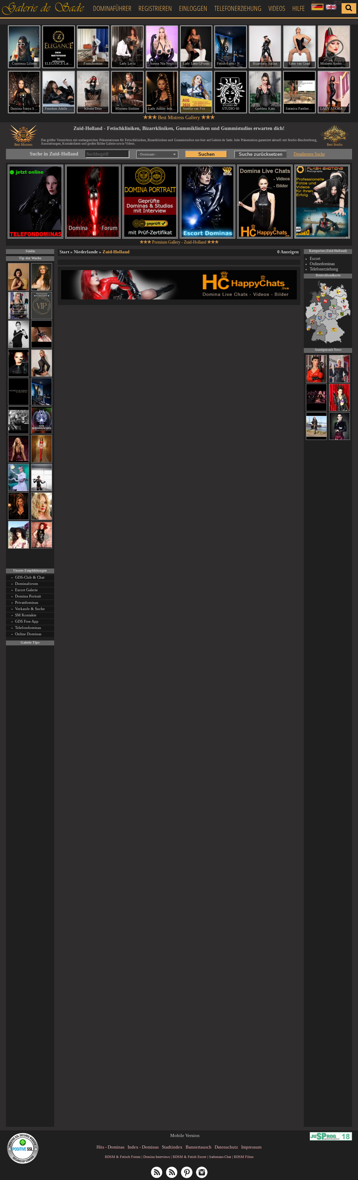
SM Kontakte (25, 615)
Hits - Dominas (110, 1147)
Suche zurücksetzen (260, 154)
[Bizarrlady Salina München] (265, 46)
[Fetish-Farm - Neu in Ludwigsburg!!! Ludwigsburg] (230, 46)
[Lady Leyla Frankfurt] (127, 46)
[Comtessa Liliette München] (24, 46)
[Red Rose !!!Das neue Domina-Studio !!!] (18, 519)
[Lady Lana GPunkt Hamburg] (196, 46)
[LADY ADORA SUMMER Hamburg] (333, 92)
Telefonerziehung (238, 8)
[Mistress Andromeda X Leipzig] (333, 46)
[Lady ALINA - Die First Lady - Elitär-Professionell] (339, 410)
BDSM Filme (243, 1157)
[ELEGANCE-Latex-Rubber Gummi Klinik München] (58, 46)
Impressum (251, 1147)
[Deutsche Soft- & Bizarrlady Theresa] (18, 461)
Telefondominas (28, 627)
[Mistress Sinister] (18, 490)
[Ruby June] (41, 461)
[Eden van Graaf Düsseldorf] (299, 46)
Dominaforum (26, 583)
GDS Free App (26, 621)
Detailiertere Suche (309, 154)
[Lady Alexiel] (18, 347)
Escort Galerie (26, 590)
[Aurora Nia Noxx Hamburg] (161, 46)
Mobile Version (185, 1135)
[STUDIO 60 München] (230, 92)
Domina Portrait (28, 596)
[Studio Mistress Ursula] (41, 519)
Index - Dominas (143, 1147)
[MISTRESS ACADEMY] (18, 404)
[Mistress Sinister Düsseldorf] (127, 92)
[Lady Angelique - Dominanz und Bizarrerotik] (18, 318)
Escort (315, 258)
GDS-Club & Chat (29, 577)
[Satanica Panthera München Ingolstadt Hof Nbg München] (299, 92)
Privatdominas (26, 602)
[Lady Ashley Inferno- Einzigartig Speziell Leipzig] (161, 92)
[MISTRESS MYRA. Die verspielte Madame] (18, 547)
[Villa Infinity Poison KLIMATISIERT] (41, 318)
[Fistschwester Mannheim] (93, 46)
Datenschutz (226, 1147)
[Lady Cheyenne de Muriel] (316, 381)
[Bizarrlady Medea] (18, 289)
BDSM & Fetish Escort (189, 1157)
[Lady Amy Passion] (41, 547)
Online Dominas (28, 634)
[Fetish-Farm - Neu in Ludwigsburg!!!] (41, 404)
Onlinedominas (322, 263)
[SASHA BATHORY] (41, 490)
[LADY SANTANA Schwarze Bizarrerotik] (316, 439)
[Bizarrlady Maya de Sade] (18, 375)
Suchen (206, 154)
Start (64, 251)
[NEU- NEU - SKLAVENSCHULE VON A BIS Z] (316, 410)
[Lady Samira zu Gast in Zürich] (339, 439)
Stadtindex (172, 1147)
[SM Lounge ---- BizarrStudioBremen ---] (41, 347)
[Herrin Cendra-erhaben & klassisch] (41, 289)
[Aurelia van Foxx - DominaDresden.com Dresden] (196, 92)
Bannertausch (199, 1147)
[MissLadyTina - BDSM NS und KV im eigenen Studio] (339, 381)
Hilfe (298, 8)
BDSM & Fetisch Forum (123, 1157)
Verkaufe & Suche (30, 609)
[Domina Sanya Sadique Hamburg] (24, 92)
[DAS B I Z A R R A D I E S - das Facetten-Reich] (41, 433)
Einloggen (193, 8)
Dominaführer (112, 8)
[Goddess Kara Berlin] (265, 92)
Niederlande (86, 251)
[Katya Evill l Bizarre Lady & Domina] (41, 375)
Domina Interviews (156, 1157)
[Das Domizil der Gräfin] (18, 433)
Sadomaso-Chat (220, 1157)
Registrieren (155, 8)
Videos (276, 8)
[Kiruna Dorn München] (93, 92)
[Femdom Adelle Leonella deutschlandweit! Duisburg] (58, 92)
